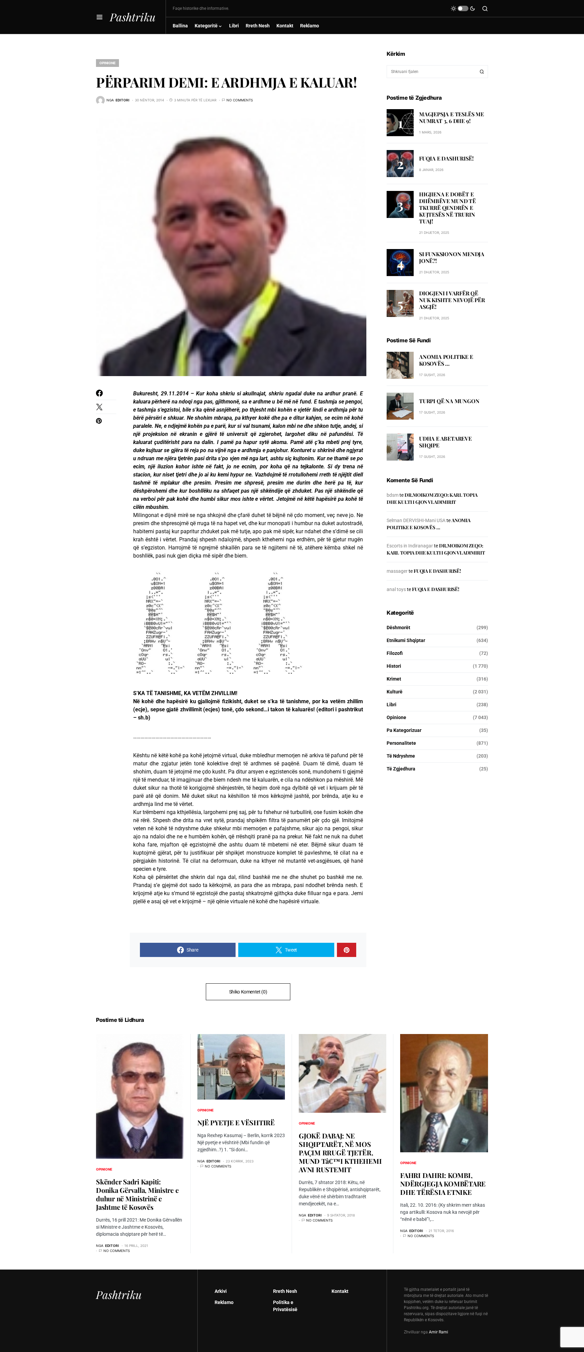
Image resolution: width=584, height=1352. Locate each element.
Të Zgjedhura (401, 768)
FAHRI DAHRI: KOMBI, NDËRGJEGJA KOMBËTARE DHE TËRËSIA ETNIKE (443, 1184)
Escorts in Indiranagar (410, 545)
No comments (239, 100)
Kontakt (340, 1291)
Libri (391, 704)
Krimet (394, 679)
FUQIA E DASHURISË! (446, 158)
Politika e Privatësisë (285, 1306)
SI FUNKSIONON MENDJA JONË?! (451, 257)
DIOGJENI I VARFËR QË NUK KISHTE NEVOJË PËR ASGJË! (452, 300)
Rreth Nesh (285, 1291)
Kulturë (395, 691)
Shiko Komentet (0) (248, 991)
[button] (99, 17)
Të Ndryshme (401, 756)
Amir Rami (438, 1332)
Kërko (482, 72)
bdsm (392, 495)
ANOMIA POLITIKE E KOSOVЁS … (446, 360)
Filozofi (395, 653)
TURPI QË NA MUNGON (449, 400)
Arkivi (221, 1291)
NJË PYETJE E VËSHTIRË (236, 1122)
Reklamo (224, 1302)
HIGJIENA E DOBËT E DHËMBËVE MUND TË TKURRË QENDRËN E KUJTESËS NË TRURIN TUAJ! (447, 208)
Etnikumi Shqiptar (406, 640)
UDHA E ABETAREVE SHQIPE (445, 442)
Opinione (107, 63)
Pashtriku (132, 16)
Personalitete (401, 743)
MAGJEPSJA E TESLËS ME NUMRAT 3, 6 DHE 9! (451, 117)
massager (397, 571)
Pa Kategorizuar (404, 730)
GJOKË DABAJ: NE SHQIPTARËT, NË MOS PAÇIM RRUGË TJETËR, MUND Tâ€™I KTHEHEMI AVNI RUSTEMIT (340, 1152)
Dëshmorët (398, 627)
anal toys (396, 589)
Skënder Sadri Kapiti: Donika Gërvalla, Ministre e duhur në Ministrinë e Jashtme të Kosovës (137, 1194)
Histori (394, 666)
